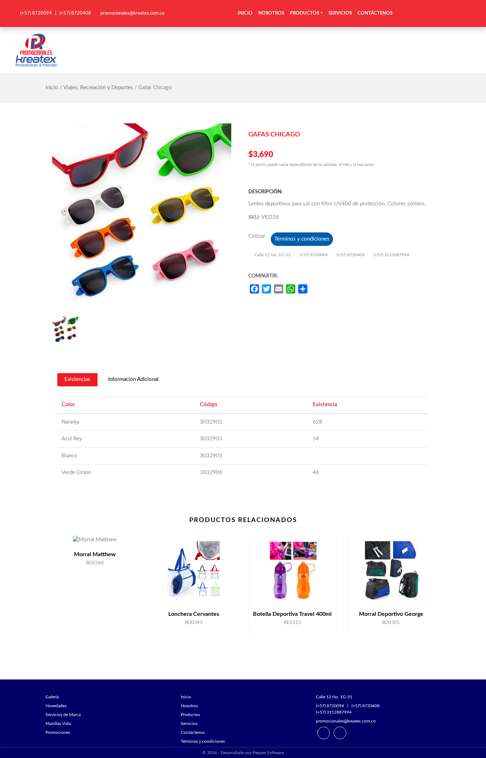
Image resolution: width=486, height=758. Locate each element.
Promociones (58, 732)
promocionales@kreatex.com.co (132, 13)
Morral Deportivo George (391, 614)
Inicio (245, 13)
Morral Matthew (95, 554)
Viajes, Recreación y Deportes (98, 87)
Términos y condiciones (301, 239)
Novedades (56, 706)
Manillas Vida (58, 723)
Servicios (340, 13)
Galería (52, 697)
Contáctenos (375, 13)
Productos (304, 13)
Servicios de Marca (63, 715)
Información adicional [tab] (133, 379)
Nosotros (271, 13)
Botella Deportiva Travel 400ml (292, 614)
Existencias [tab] (77, 379)
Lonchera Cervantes (193, 614)
